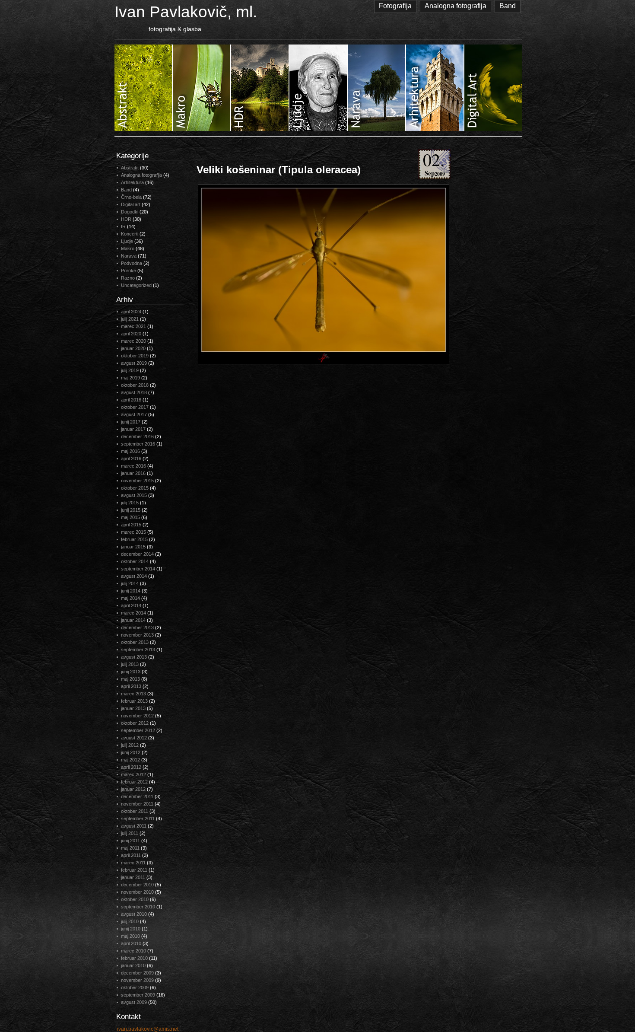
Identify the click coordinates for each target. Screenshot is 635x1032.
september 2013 (138, 649)
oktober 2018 (135, 385)
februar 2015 (134, 539)
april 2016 (131, 458)
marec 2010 (133, 950)
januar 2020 (133, 348)
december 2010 (137, 884)
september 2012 (138, 730)
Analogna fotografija (455, 6)
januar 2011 (133, 877)
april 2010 (131, 943)
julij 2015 (130, 502)
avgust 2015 (134, 495)
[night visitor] (324, 274)
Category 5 (377, 88)
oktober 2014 (135, 561)
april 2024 (131, 311)
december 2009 (137, 972)
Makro (127, 248)
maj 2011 (130, 847)
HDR (126, 219)
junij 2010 (130, 928)
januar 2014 (133, 620)
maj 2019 (130, 377)
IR (123, 226)
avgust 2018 (134, 392)
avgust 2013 (134, 656)
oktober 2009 (135, 987)
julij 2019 (130, 370)
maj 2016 (130, 451)
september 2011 (138, 818)
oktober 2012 (135, 723)
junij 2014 (130, 590)
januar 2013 (133, 708)
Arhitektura (132, 182)
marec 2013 (133, 693)
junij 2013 (130, 671)
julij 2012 (130, 745)
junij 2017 (130, 421)
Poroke (128, 270)
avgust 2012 (134, 737)
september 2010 (138, 906)
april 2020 (131, 333)
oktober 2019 (135, 355)
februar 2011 (134, 870)
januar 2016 (133, 473)
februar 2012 (134, 781)
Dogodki (129, 211)
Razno (128, 277)
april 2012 (131, 767)
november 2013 (137, 634)
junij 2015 (130, 510)
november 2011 (137, 803)
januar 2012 (133, 789)
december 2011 (137, 796)
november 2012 (137, 715)
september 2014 (138, 568)
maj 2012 (130, 759)
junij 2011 (130, 840)
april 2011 (131, 855)
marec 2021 (133, 326)
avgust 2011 (133, 825)
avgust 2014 (134, 576)
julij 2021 (130, 319)
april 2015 (131, 524)
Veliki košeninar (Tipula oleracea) (279, 169)
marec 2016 (133, 465)
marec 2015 (133, 532)
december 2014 (137, 554)
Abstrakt (130, 167)
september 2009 (138, 994)
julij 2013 (130, 664)
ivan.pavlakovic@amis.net (147, 1029)
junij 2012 (130, 752)
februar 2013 (134, 701)
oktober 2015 (135, 488)
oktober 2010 (135, 899)
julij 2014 (130, 583)
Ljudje (127, 241)
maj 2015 (130, 517)
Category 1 (143, 88)
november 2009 (137, 980)
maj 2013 (130, 679)
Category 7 (493, 88)
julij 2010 (130, 921)
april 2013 (131, 686)
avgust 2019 (134, 363)
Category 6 (435, 88)
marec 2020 (133, 341)
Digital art (130, 204)
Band (507, 6)
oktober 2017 (135, 407)
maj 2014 (130, 598)
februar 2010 (134, 958)
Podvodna (131, 263)
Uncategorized (136, 285)
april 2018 (131, 399)
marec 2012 (133, 774)
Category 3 (260, 88)
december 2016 (137, 436)
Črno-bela (131, 197)
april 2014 (131, 605)
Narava (129, 255)
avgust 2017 (134, 414)
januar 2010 (133, 965)
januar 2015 (133, 546)
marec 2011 (133, 862)
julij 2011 (129, 833)
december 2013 (137, 627)
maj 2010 (130, 936)
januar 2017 (133, 429)
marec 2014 (133, 612)
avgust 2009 (134, 1002)
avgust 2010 (134, 914)
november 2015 (137, 480)
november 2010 (137, 892)
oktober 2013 (135, 642)
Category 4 (318, 88)
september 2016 (138, 443)
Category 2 (202, 88)
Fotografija (395, 6)
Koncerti (129, 233)
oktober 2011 (134, 811)
